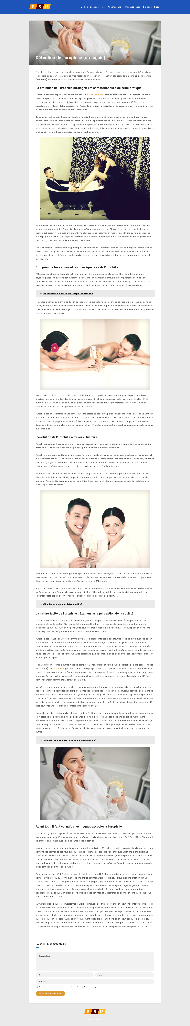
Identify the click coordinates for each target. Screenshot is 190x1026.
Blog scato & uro (151, 7)
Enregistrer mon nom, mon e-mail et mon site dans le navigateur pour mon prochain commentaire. (76, 987)
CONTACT (91, 1019)
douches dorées (95, 94)
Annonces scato (132, 7)
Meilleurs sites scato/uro (93, 7)
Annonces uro (114, 7)
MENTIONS (98, 1019)
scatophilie (59, 668)
